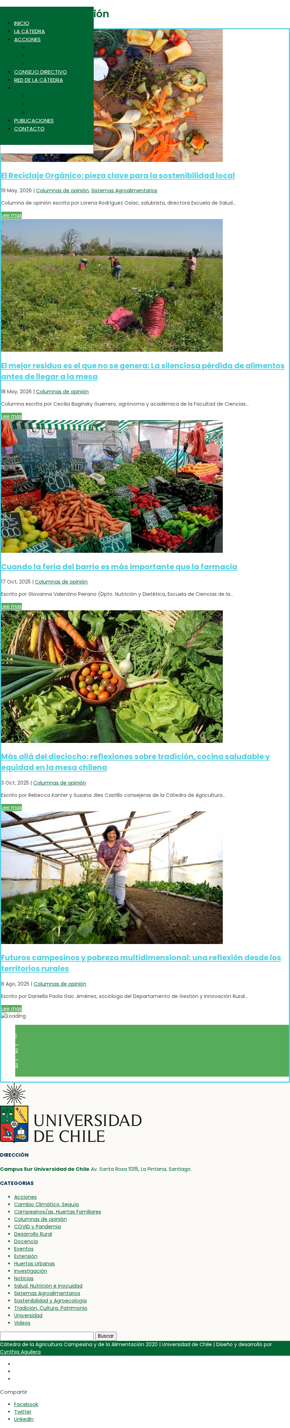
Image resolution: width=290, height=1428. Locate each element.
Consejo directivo (40, 71)
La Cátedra (29, 31)
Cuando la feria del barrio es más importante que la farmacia (119, 567)
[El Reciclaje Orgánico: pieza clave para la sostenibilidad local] (112, 160)
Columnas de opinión (57, 112)
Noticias (40, 96)
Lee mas (11, 215)
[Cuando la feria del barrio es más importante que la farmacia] (112, 551)
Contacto (29, 128)
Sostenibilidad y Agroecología (50, 1300)
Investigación (47, 55)
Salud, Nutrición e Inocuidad (48, 1285)
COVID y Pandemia (37, 1226)
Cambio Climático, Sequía (46, 1204)
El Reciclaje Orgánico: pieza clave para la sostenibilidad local (118, 175)
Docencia (41, 63)
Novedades (29, 88)
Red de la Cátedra (38, 80)
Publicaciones (34, 120)
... (16, 1043)
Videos (22, 1322)
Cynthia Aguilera (20, 1351)
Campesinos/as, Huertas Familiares (57, 1211)
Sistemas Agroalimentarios (124, 190)
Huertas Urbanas (34, 1263)
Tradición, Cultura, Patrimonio (50, 1308)
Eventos (24, 1248)
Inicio (21, 23)
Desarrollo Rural (33, 1234)
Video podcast (49, 104)
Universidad (28, 1315)
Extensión (41, 47)
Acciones (27, 39)
